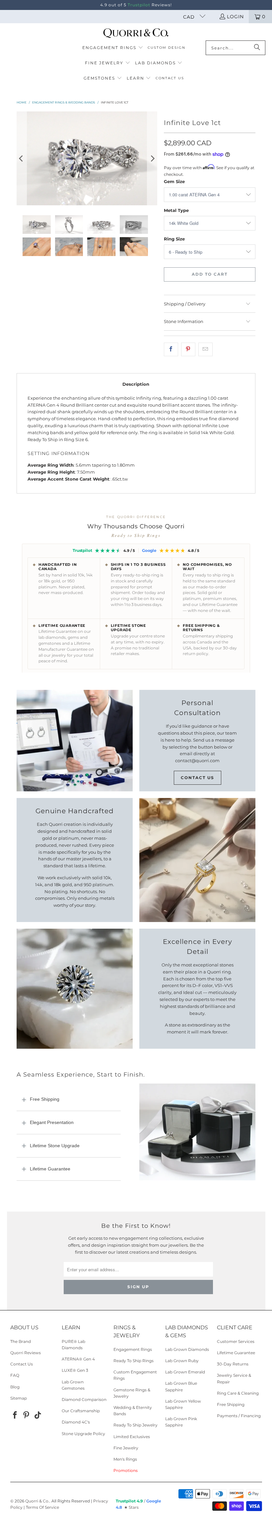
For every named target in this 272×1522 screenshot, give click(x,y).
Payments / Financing (239, 1415)
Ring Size (174, 238)
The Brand (20, 1341)
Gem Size (174, 181)
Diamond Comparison (84, 1399)
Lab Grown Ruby (182, 1360)
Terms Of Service (42, 1507)
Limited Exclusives (131, 1436)
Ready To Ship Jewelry (135, 1425)
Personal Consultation (197, 708)
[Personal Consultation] (75, 740)
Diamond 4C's (76, 1422)
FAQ (14, 1375)
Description (135, 384)
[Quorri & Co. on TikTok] (38, 1415)
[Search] (257, 47)
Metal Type (176, 210)
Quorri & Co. (37, 1500)
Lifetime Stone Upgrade (55, 1145)
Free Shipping (44, 1099)
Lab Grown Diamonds (187, 1349)
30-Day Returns (232, 1363)
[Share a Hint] (205, 349)
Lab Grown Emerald (185, 1371)
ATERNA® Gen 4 (78, 1359)
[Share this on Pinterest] (188, 349)
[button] (112, 48)
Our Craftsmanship (81, 1410)
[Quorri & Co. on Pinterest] (27, 1415)
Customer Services (235, 1341)
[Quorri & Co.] (136, 33)
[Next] (152, 158)
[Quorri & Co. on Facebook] (15, 1415)
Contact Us (197, 777)
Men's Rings (125, 1459)
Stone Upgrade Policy (83, 1433)
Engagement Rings (132, 1349)
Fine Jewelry (125, 1447)
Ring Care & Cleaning (238, 1393)
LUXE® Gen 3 (75, 1370)
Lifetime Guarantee (50, 1168)
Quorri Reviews (25, 1352)
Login (235, 17)
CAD (189, 17)
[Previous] (21, 158)
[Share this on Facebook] (171, 349)
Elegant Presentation (52, 1122)
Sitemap (18, 1398)
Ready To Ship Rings (133, 1360)
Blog (15, 1386)
